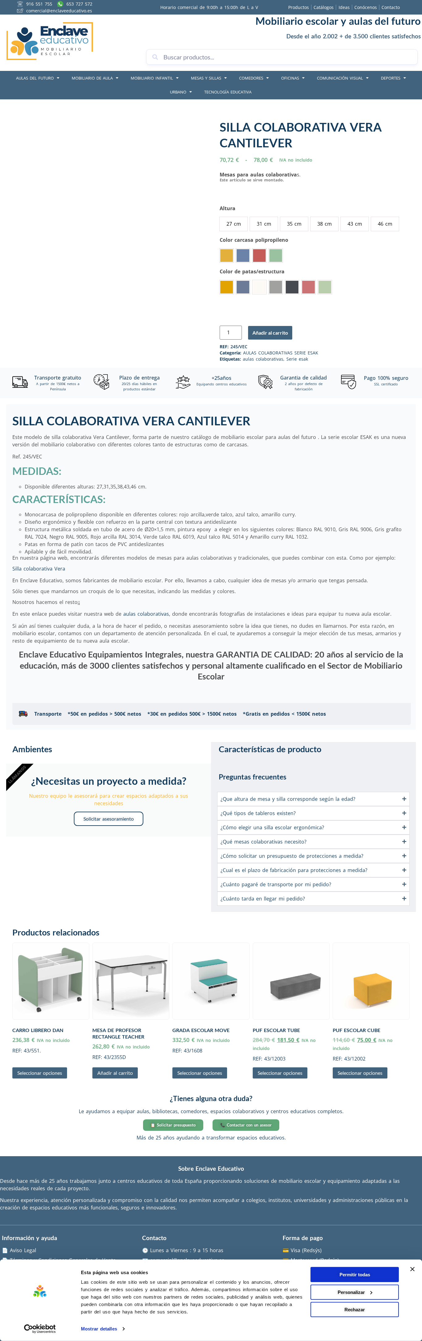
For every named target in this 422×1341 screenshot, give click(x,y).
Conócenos (365, 7)
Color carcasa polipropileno (254, 239)
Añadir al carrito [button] (115, 1073)
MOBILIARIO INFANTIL (152, 78)
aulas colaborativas (263, 359)
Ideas (344, 7)
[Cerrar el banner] (412, 1269)
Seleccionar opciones (39, 1073)
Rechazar (354, 1309)
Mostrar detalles (99, 1328)
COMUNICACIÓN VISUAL (340, 78)
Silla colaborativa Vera (38, 568)
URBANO (178, 92)
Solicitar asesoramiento (108, 819)
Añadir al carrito (270, 333)
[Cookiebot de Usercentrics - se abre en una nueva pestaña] (40, 1329)
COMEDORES (251, 78)
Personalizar (351, 1292)
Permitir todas (355, 1274)
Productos (298, 7)
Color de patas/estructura (252, 271)
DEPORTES (390, 78)
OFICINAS (290, 78)
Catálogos (324, 7)
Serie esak (297, 359)
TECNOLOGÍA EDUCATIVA (227, 92)
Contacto (391, 7)
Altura (227, 208)
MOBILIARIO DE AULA (92, 78)
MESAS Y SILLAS (206, 78)
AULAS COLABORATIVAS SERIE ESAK (280, 353)
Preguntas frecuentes (252, 776)
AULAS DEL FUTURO (35, 78)
